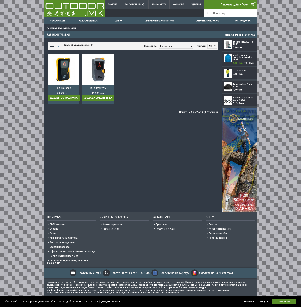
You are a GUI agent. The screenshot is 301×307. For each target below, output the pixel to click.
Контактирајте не (113, 224)
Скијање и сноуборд (207, 21)
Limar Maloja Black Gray (242, 85)
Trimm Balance (240, 71)
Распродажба (242, 21)
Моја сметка (159, 4)
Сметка (213, 224)
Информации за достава (64, 237)
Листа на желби (218, 233)
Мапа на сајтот (111, 228)
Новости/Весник (218, 237)
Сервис (118, 21)
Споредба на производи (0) (78, 45)
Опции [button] (264, 301)
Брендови (161, 224)
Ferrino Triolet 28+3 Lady (243, 43)
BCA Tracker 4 (63, 88)
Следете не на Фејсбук (174, 272)
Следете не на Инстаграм (216, 272)
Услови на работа (60, 246)
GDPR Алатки (57, 224)
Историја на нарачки (220, 228)
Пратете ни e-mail (89, 272)
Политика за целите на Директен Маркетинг (67, 261)
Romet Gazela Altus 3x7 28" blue (243, 99)
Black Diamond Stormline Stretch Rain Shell (244, 57)
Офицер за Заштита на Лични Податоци (72, 251)
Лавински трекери (67, 28)
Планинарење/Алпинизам (159, 21)
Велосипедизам (88, 21)
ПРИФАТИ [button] (284, 301)
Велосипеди (57, 21)
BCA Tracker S (98, 88)
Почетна (112, 4)
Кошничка (178, 4)
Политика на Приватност (64, 256)
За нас (53, 233)
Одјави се (196, 4)
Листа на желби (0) (134, 4)
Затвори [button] (249, 301)
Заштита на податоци (62, 242)
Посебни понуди (165, 228)
